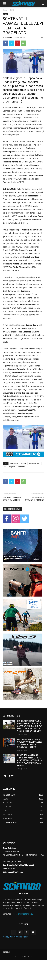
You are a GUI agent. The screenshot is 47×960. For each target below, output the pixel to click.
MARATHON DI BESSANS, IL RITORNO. (34, 498)
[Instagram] (20, 932)
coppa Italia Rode (34, 463)
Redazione (8, 37)
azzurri (23, 463)
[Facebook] (5, 43)
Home (5, 10)
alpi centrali (14, 463)
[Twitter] (11, 43)
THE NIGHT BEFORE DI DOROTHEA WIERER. (12, 498)
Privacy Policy (9, 937)
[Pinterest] (17, 43)
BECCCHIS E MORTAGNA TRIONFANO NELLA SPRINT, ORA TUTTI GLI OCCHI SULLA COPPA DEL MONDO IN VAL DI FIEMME (29, 760)
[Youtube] (33, 932)
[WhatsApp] (23, 43)
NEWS (12, 10)
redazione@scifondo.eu (23, 914)
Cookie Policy (22, 937)
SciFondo (21, 467)
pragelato (12, 467)
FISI (5, 467)
